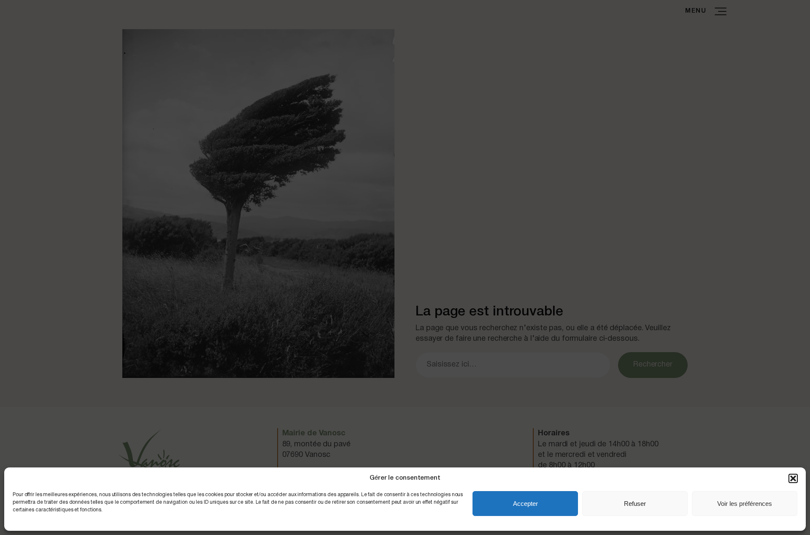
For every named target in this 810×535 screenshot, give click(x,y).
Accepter (525, 503)
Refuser (635, 503)
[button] (793, 478)
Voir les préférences (744, 503)
